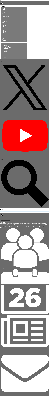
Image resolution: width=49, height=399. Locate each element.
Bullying (4, 52)
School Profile (4, 11)
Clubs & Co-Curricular (4, 31)
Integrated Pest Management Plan (6, 46)
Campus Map (4, 9)
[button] (2, 42)
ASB (3, 30)
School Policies (4, 49)
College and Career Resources (6, 53)
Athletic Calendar (4, 25)
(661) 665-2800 (11, 217)
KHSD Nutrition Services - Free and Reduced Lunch (8, 47)
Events (0, 211)
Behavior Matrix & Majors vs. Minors (6, 16)
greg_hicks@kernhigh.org (24, 226)
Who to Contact (5, 57)
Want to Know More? (4, 18)
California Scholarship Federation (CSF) (6, 21)
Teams (3, 27)
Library (3, 22)
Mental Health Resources (6, 48)
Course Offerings (4, 40)
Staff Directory (4, 12)
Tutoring (4, 56)
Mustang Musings (4, 32)
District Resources (4, 43)
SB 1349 (3, 26)
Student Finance (4, 33)
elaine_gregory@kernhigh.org (42, 226)
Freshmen (3, 38)
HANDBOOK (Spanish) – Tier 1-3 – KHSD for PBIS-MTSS (9, 45)
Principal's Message (4, 10)
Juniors (3, 39)
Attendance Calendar (5, 51)
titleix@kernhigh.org (2, 226)
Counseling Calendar (4, 37)
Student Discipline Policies (6, 55)
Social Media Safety (5, 50)
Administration (4, 8)
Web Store (3, 13)
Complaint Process (5, 44)
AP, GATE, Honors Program (5, 41)
